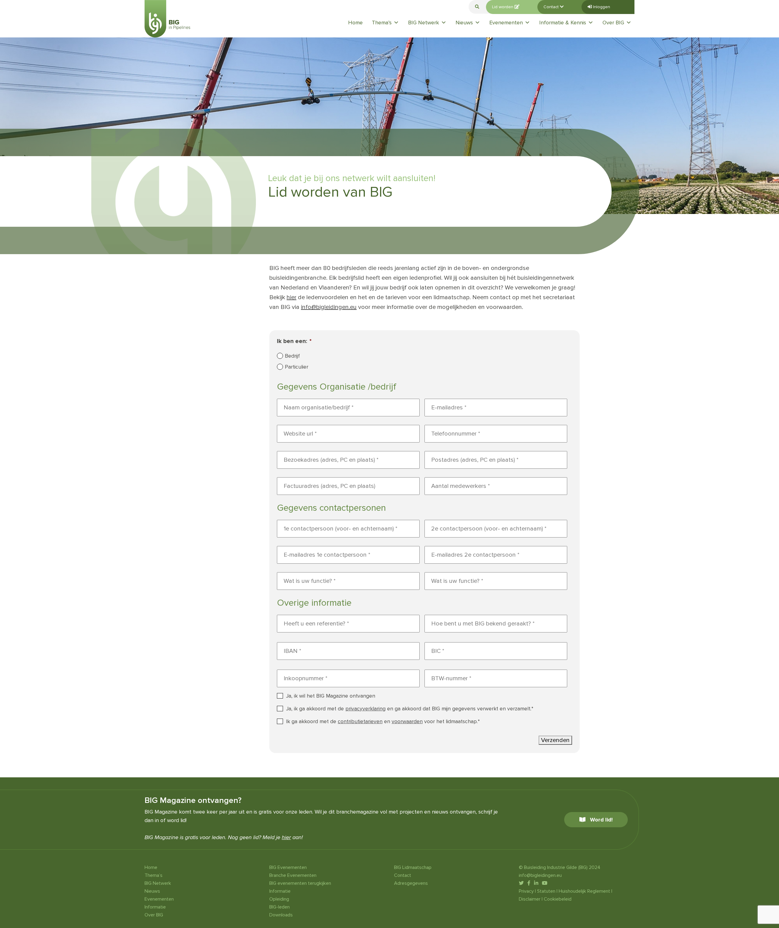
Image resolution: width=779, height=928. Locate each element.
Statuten (546, 891)
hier (291, 297)
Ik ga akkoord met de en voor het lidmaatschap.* (383, 721)
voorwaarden (407, 721)
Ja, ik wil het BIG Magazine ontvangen (330, 696)
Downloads (281, 915)
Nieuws (464, 22)
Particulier (296, 367)
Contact (551, 6)
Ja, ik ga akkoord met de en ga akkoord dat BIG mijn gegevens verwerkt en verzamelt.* (409, 709)
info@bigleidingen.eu (329, 307)
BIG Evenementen (288, 867)
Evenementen (506, 22)
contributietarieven (360, 721)
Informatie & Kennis (562, 22)
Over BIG (613, 22)
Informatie (155, 907)
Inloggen (601, 6)
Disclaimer (529, 899)
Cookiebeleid (557, 899)
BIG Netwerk (423, 22)
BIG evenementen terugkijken (300, 883)
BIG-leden (279, 907)
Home (355, 22)
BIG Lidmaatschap (412, 867)
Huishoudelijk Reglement (584, 891)
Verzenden (555, 740)
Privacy (526, 891)
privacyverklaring (365, 709)
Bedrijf (292, 356)
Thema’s (382, 22)
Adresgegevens (411, 883)
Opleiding (279, 899)
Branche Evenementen (292, 875)
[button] (477, 7)
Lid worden (503, 6)
